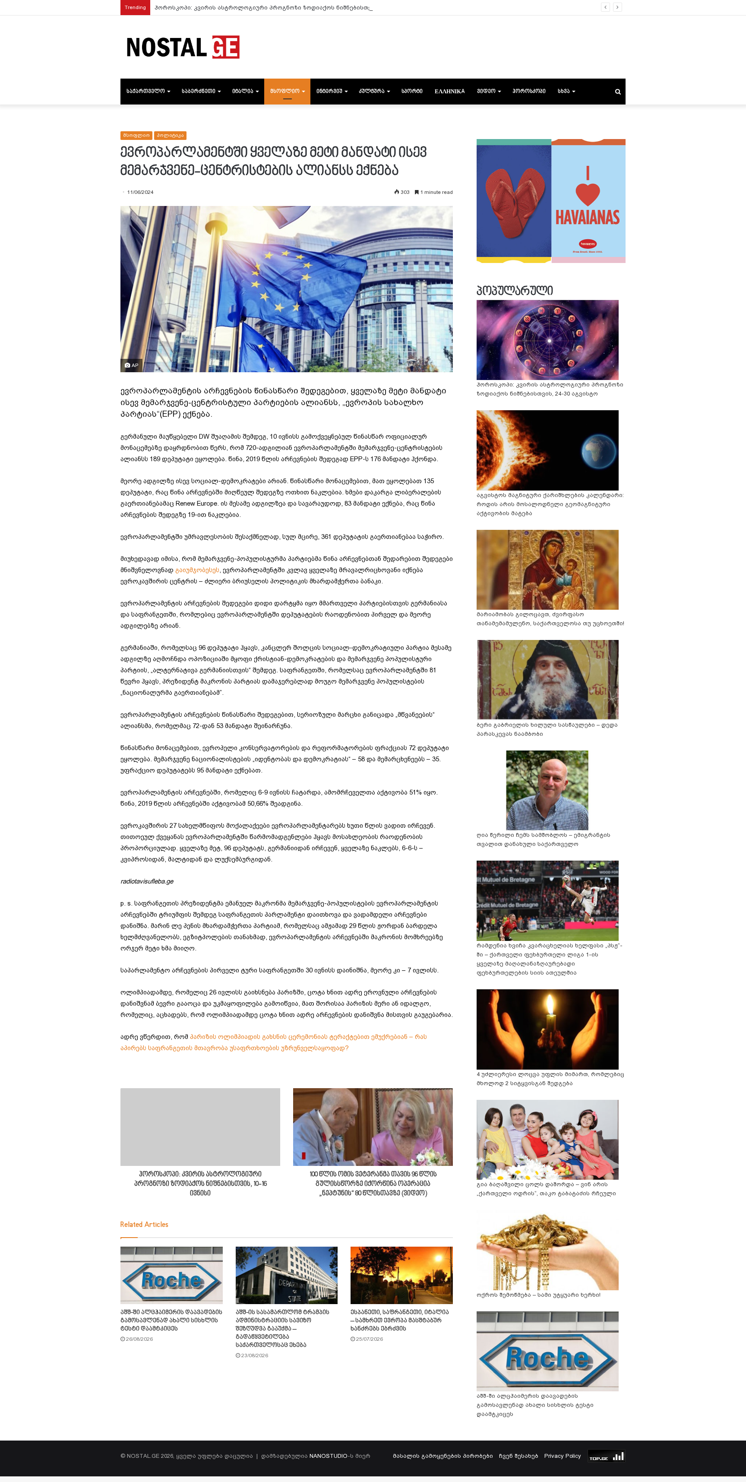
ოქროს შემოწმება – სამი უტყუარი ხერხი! (539, 1295)
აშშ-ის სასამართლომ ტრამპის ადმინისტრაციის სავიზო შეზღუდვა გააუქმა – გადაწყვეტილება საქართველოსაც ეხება (282, 1329)
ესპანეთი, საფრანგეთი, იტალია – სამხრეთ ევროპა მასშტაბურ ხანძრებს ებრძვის (400, 1321)
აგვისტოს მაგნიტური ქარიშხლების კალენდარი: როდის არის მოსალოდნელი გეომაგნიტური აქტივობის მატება (550, 504)
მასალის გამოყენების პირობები (443, 1456)
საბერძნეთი (198, 91)
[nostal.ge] (183, 47)
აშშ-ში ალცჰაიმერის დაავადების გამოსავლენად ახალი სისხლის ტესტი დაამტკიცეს (171, 1321)
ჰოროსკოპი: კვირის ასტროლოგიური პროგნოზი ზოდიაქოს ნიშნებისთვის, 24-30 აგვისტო (289, 7)
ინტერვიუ (329, 91)
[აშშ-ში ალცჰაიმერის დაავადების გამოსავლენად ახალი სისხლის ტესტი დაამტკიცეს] (171, 1275)
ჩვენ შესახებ (518, 1456)
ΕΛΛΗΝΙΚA (450, 91)
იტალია (242, 91)
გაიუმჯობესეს (197, 570)
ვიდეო (486, 91)
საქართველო (145, 91)
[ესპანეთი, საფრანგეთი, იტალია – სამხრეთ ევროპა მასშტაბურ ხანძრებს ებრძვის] (402, 1275)
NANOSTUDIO (329, 1456)
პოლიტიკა (170, 135)
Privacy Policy (562, 1456)
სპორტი (412, 91)
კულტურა (372, 91)
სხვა (564, 91)
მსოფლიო (285, 91)
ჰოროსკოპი (529, 91)
